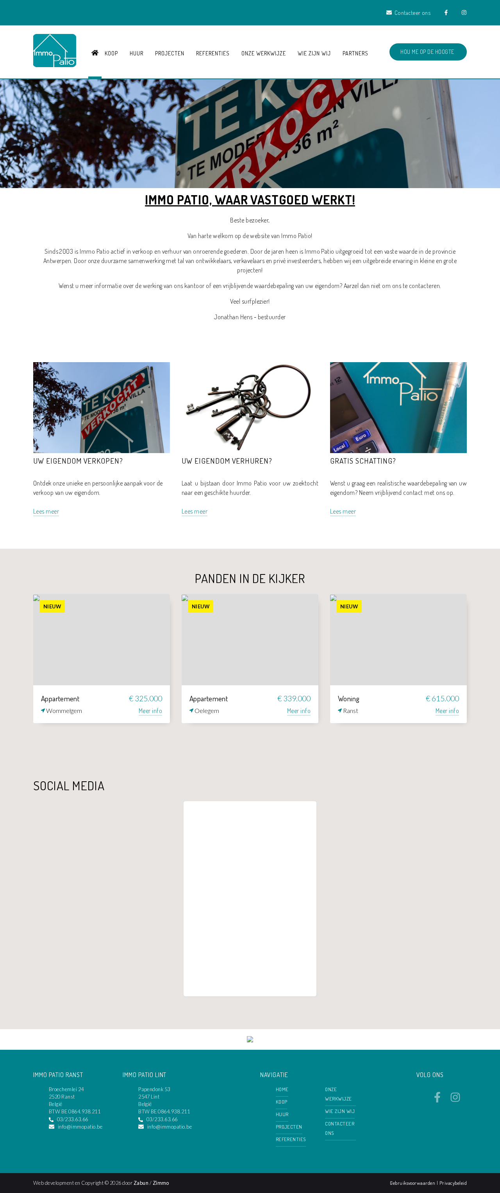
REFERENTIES (213, 53)
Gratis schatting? (363, 461)
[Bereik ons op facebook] (437, 1100)
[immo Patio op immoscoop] (250, 1040)
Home (282, 1089)
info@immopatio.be (80, 1127)
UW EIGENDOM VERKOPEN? (78, 461)
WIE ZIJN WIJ (314, 53)
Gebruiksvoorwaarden (413, 1183)
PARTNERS (355, 53)
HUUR (136, 53)
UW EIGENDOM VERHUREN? (227, 461)
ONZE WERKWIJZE (263, 53)
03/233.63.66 (72, 1119)
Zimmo (161, 1183)
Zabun (141, 1183)
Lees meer (46, 511)
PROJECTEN (169, 53)
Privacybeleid (453, 1183)
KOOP (111, 53)
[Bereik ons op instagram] (455, 1100)
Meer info (150, 711)
